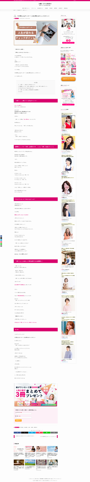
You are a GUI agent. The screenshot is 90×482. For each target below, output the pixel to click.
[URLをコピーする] (54, 432)
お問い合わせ (37, 478)
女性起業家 (25, 427)
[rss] (74, 0)
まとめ (21, 91)
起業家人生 (35, 427)
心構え (29, 427)
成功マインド (16, 18)
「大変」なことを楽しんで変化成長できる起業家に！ (30, 89)
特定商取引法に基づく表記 (48, 478)
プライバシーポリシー (57, 478)
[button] (17, 432)
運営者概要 (41, 478)
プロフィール (32, 478)
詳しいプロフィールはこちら (68, 42)
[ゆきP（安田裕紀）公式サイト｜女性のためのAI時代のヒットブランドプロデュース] (45, 4)
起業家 (32, 427)
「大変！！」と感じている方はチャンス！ (27, 84)
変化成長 (22, 427)
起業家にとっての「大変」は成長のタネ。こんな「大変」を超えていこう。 (34, 86)
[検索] (75, 0)
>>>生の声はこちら (65, 131)
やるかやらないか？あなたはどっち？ (27, 88)
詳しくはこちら (68, 104)
